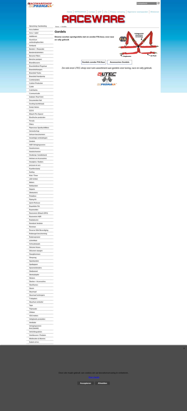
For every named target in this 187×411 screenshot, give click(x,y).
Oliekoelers (33, 193)
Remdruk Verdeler (36, 223)
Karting (31, 172)
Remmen (32, 227)
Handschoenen (35, 152)
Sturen (31, 288)
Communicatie (34, 93)
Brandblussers (34, 63)
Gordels (32, 141)
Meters (31, 182)
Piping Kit (32, 199)
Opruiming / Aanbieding (38, 26)
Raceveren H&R (35, 217)
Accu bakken (34, 29)
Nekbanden (33, 186)
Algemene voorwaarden (137, 12)
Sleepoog (32, 258)
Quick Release (34, 203)
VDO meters (33, 316)
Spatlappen (33, 264)
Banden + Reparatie (36, 49)
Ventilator (32, 322)
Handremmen (34, 148)
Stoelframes (33, 285)
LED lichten (33, 179)
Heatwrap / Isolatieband (38, 155)
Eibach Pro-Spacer (36, 114)
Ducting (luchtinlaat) (36, 104)
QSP (99, 12)
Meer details (94, 377)
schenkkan (33, 240)
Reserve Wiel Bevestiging (38, 230)
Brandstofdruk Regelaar (38, 66)
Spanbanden (34, 261)
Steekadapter (34, 275)
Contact (91, 12)
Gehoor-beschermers (37, 134)
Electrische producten (37, 117)
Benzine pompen (35, 59)
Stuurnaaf (32, 292)
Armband (32, 46)
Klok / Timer (33, 176)
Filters (31, 124)
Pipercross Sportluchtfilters (39, 128)
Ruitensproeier (34, 237)
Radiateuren (33, 220)
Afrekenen (154, 12)
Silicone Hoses (34, 247)
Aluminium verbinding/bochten (36, 41)
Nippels (32, 189)
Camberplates (34, 80)
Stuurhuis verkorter (36, 302)
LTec (106, 12)
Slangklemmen (34, 254)
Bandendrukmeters (36, 52)
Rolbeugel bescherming (38, 234)
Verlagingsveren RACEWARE (35, 327)
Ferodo (31, 121)
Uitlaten (32, 312)
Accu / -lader (33, 33)
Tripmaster (33, 309)
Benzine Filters (34, 56)
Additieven (33, 36)
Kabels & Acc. (34, 342)
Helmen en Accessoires (38, 158)
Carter (31, 87)
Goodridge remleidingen (38, 138)
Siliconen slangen (36, 251)
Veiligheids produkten (37, 319)
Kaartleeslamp (34, 169)
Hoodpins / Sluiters (36, 162)
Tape (31, 305)
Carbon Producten (36, 83)
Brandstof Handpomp (37, 76)
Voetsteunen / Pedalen (37, 335)
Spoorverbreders (35, 268)
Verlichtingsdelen (35, 332)
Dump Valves (34, 107)
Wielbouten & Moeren (37, 339)
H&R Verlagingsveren (37, 145)
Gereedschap (34, 131)
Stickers (32, 278)
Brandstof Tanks (35, 73)
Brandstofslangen (35, 70)
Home (69, 12)
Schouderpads (34, 244)
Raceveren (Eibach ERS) (38, 213)
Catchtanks (33, 90)
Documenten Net (35, 100)
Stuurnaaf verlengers (37, 295)
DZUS (31, 111)
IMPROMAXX (80, 12)
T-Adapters (33, 299)
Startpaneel (33, 271)
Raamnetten (33, 210)
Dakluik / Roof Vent (36, 97)
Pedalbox (32, 196)
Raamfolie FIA (34, 206)
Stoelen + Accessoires (37, 281)
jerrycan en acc (35, 165)
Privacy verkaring (117, 12)
